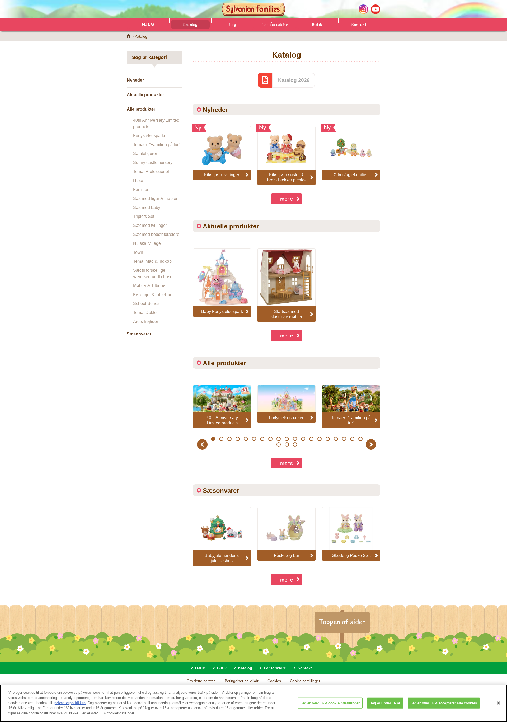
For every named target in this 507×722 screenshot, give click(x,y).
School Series (146, 303)
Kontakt (359, 24)
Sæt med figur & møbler (155, 198)
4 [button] (237, 439)
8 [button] (270, 439)
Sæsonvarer (139, 334)
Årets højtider (145, 321)
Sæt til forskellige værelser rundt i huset (153, 273)
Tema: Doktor (145, 312)
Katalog (190, 24)
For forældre (275, 24)
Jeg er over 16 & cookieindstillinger (330, 703)
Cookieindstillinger (305, 681)
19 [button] (360, 439)
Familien (141, 189)
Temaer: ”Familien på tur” (156, 144)
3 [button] (229, 439)
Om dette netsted (201, 681)
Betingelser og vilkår (242, 681)
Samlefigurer (145, 153)
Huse (138, 180)
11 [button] (295, 439)
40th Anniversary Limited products (156, 123)
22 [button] (295, 444)
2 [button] (221, 439)
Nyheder (135, 80)
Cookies (274, 681)
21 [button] (287, 444)
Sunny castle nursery (152, 162)
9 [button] (278, 439)
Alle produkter (141, 109)
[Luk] (498, 703)
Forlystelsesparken (151, 135)
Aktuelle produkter (145, 94)
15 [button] (327, 439)
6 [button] (253, 439)
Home (128, 36)
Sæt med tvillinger (150, 225)
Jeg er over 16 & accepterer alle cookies (444, 703)
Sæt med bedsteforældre (156, 234)
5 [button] (245, 439)
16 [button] (336, 439)
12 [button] (303, 439)
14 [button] (319, 439)
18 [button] (352, 439)
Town (138, 252)
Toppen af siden (342, 621)
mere (286, 198)
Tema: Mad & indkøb (152, 261)
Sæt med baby (146, 207)
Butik (317, 24)
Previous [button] (203, 444)
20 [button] (278, 444)
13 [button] (311, 439)
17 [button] (344, 439)
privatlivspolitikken (70, 703)
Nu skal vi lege (147, 243)
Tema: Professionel (151, 171)
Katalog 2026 (294, 80)
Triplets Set (143, 216)
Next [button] (371, 444)
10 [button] (287, 439)
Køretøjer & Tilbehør (152, 294)
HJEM (148, 24)
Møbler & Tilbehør (150, 285)
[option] (222, 282)
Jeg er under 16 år (385, 703)
